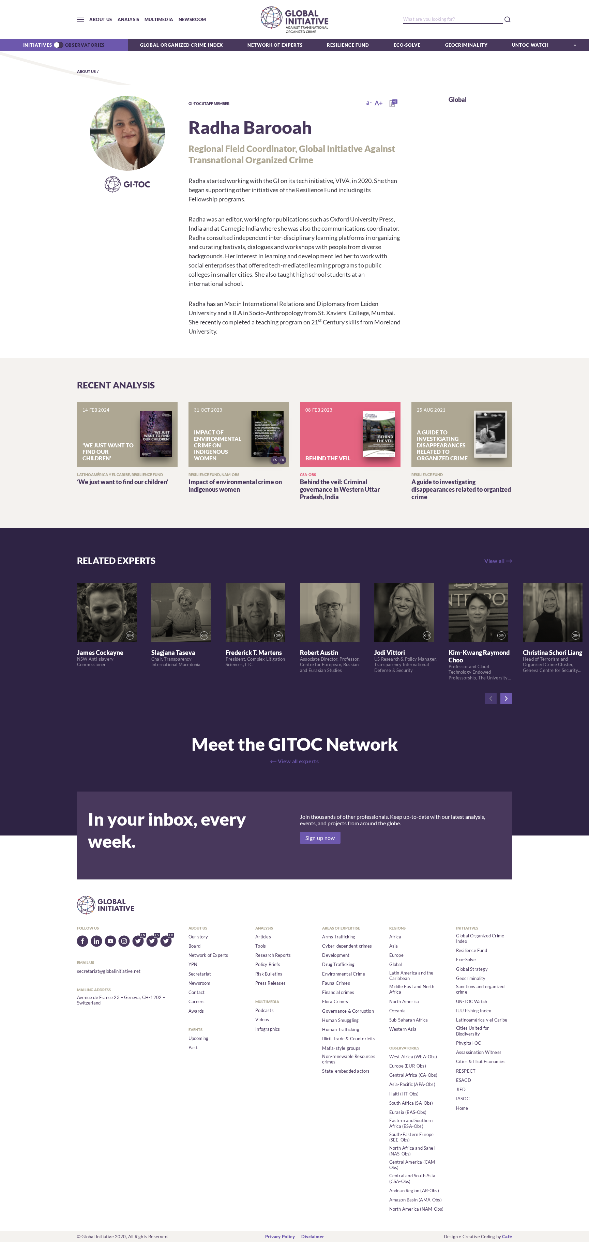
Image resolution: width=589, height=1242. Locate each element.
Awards (196, 1011)
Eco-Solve (407, 45)
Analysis (128, 19)
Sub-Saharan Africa (408, 1020)
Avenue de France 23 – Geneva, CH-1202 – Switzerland (121, 1000)
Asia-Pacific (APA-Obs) (412, 1084)
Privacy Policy (280, 1236)
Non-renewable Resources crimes (348, 1059)
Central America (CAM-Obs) (413, 1164)
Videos (262, 1019)
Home (462, 1108)
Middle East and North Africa (412, 989)
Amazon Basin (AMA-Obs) (415, 1199)
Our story (198, 936)
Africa (395, 936)
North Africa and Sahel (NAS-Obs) (412, 1150)
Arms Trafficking (338, 936)
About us (100, 19)
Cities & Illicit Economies (480, 1061)
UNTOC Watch (530, 45)
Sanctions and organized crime (480, 989)
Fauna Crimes (336, 983)
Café (507, 1236)
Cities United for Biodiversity (472, 1030)
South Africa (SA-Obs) (411, 1103)
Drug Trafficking (338, 964)
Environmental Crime (343, 974)
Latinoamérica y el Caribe (482, 1020)
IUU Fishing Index (473, 1010)
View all (494, 560)
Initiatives (37, 45)
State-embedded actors (345, 1071)
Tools (260, 946)
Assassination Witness (478, 1052)
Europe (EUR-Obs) (407, 1066)
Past (193, 1047)
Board (194, 946)
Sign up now (320, 837)
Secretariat (199, 974)
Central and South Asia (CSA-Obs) (412, 1178)
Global (458, 99)
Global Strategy (472, 969)
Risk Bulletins (268, 974)
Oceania (397, 1010)
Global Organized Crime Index (181, 45)
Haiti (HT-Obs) (404, 1094)
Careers (196, 1001)
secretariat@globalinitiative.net (108, 971)
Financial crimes (338, 992)
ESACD (463, 1080)
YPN (193, 964)
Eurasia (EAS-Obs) (407, 1112)
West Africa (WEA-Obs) (413, 1056)
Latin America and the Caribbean (411, 975)
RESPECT (465, 1071)
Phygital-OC (468, 1043)
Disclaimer (312, 1236)
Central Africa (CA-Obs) (413, 1075)
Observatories (85, 45)
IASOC (463, 1098)
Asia (393, 946)
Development (335, 955)
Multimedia (159, 19)
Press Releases (270, 983)
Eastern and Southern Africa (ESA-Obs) (411, 1123)
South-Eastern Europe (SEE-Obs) (411, 1137)
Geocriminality (466, 45)
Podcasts (264, 1010)
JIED (461, 1089)
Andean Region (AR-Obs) (414, 1190)
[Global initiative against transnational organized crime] (294, 19)
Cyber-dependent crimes (347, 946)
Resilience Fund (348, 45)
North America (404, 1001)
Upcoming (198, 1038)
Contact (196, 992)
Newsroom (192, 19)
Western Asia (403, 1029)
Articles (263, 936)
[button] (80, 19)
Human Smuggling (340, 1020)
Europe (396, 955)
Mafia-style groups (341, 1048)
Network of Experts (274, 45)
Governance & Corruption (348, 1011)
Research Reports (273, 955)
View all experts (298, 761)
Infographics (267, 1029)
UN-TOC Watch (471, 1001)
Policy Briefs (267, 964)
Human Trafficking (340, 1029)
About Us (86, 71)
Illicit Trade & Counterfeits (348, 1038)
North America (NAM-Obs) (416, 1209)
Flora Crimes (335, 1001)
